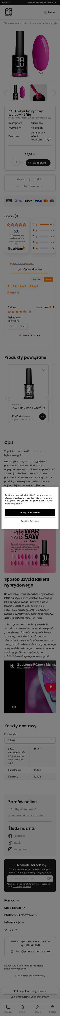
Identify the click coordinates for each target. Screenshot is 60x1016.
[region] (30, 508)
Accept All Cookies (30, 512)
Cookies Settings (29, 521)
